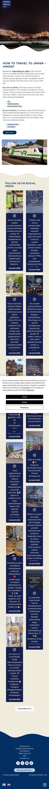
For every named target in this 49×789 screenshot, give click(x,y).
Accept (24, 397)
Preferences (24, 407)
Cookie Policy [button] (26, 388)
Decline (24, 402)
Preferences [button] (30, 390)
